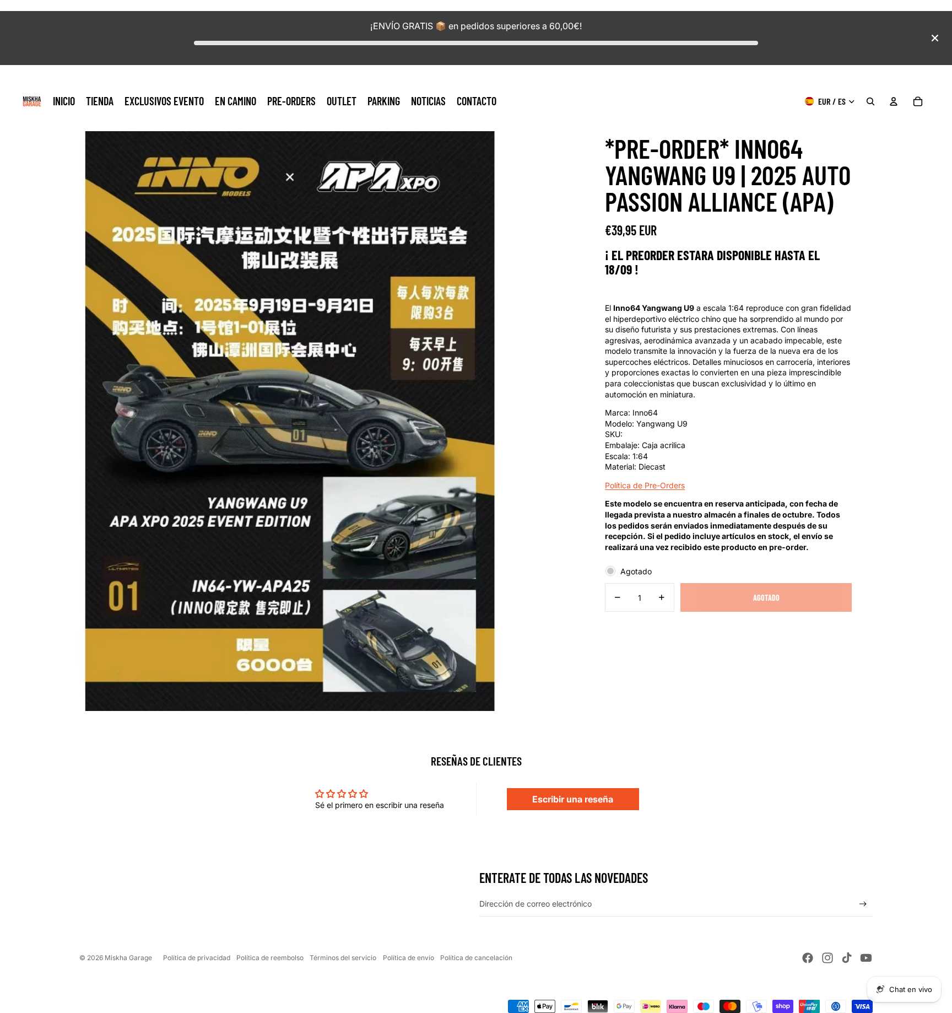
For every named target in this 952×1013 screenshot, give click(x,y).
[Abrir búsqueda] (870, 101)
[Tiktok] (846, 957)
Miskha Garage (128, 957)
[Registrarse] (863, 904)
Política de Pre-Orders (645, 484)
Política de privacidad (196, 957)
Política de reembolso (270, 957)
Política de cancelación (476, 957)
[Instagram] (827, 957)
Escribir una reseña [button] (572, 799)
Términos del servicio (343, 957)
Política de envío (408, 957)
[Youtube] (866, 957)
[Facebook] (807, 957)
